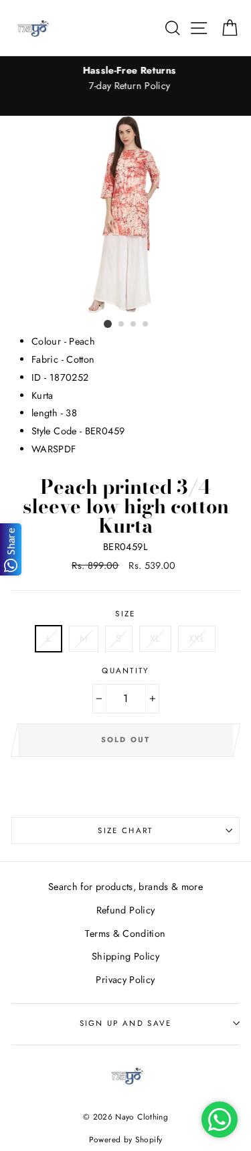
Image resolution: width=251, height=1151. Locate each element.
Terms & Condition (125, 933)
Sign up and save (126, 1023)
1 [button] (108, 324)
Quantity (125, 670)
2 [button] (121, 324)
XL (155, 638)
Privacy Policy (125, 979)
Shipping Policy (125, 956)
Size (125, 613)
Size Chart (125, 830)
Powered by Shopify (126, 1139)
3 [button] (134, 324)
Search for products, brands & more (125, 886)
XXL (197, 638)
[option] (125, 78)
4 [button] (146, 324)
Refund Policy (125, 910)
